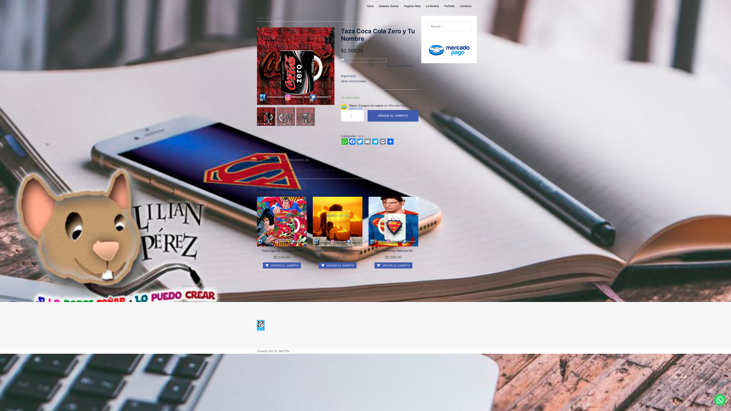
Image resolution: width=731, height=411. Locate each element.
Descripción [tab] (267, 160)
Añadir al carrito (393, 115)
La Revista (432, 6)
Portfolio (449, 6)
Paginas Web (412, 6)
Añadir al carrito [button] (284, 265)
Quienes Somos (389, 6)
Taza (269, 18)
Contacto (465, 6)
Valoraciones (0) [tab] (295, 160)
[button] (720, 400)
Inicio (370, 6)
